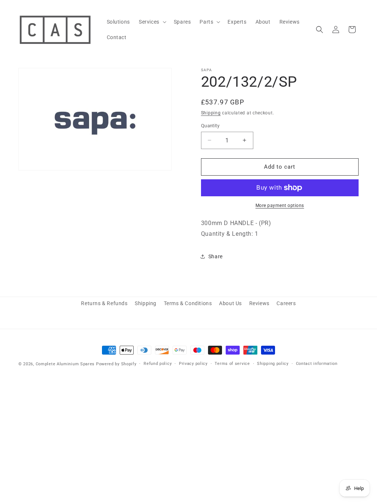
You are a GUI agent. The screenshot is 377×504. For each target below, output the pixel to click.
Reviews (259, 303)
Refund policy (158, 363)
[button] (151, 22)
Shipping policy (273, 363)
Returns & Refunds (104, 303)
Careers (286, 303)
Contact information (317, 363)
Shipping (211, 112)
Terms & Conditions (188, 303)
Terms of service (232, 363)
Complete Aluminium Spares (65, 364)
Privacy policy (193, 363)
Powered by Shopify (116, 364)
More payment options (280, 205)
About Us (230, 303)
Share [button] (215, 256)
